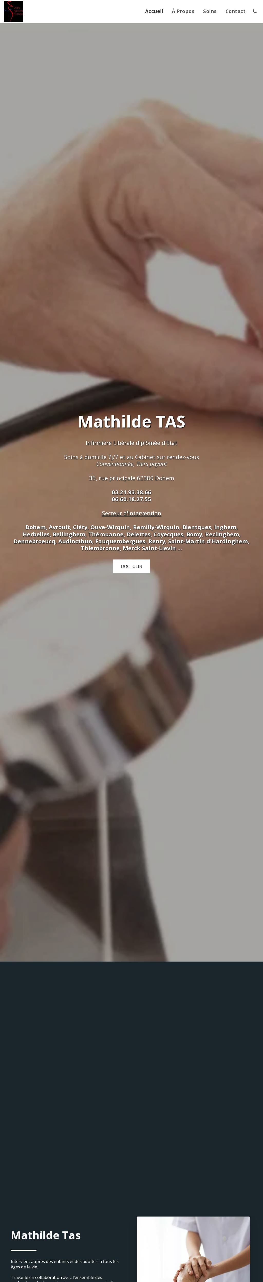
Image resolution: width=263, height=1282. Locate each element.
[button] (254, 11)
